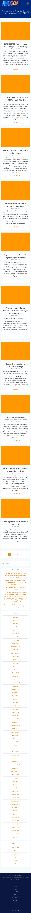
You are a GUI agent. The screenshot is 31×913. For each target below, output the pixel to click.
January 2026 (15, 640)
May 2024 (15, 705)
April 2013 (15, 814)
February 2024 (15, 715)
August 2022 (15, 774)
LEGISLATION (15, 892)
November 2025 (15, 646)
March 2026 (15, 633)
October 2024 (15, 689)
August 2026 (15, 617)
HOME (15, 886)
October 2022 (15, 768)
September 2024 (15, 692)
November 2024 (15, 686)
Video (15, 864)
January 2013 (15, 824)
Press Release (15, 854)
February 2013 (15, 820)
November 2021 (15, 804)
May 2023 (15, 745)
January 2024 (15, 719)
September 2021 (15, 807)
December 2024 (15, 682)
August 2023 (15, 735)
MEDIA (15, 894)
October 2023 (15, 728)
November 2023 (15, 725)
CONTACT (15, 900)
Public (15, 857)
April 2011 (15, 837)
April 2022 (15, 788)
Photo (15, 850)
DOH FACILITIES (15, 897)
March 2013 (15, 817)
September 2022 (15, 771)
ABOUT (15, 889)
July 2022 (15, 778)
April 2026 (15, 630)
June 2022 (15, 781)
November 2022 (15, 765)
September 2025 (15, 653)
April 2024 (15, 709)
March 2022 (15, 791)
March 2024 (15, 712)
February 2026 (15, 637)
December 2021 (15, 801)
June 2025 (15, 663)
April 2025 (15, 669)
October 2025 (15, 650)
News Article (15, 847)
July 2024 (15, 699)
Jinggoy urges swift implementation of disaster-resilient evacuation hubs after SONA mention (15, 582)
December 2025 (15, 643)
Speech (15, 860)
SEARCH (15, 903)
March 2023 (15, 751)
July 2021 (15, 811)
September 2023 (15, 732)
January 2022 (15, 797)
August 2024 (15, 696)
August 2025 (15, 656)
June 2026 (15, 623)
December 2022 (15, 761)
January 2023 (15, 758)
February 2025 (15, 676)
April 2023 (15, 748)
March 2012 (15, 827)
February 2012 (15, 830)
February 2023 (15, 755)
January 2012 (15, 834)
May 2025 (15, 666)
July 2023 (15, 738)
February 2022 (15, 794)
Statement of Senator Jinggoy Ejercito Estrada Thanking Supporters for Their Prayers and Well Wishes (15, 575)
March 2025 (15, 673)
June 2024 (15, 702)
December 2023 (15, 722)
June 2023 (15, 742)
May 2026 (15, 627)
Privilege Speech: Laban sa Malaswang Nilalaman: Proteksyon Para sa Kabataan (15, 310)
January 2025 (15, 679)
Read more (15, 69)
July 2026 (15, 620)
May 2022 (15, 784)
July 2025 (15, 660)
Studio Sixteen (16, 879)
